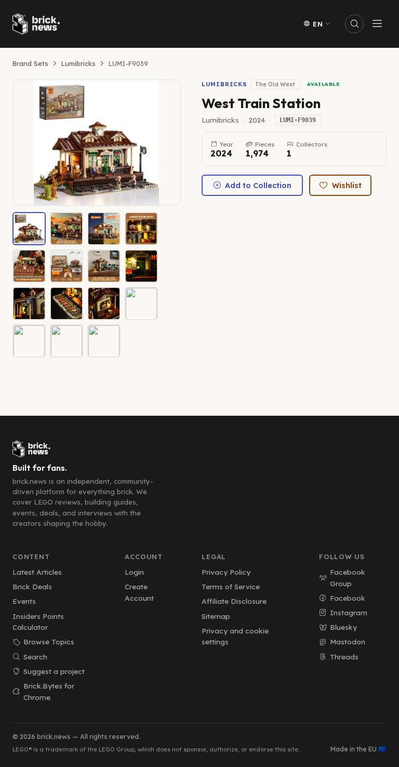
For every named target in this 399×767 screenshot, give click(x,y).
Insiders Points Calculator (38, 622)
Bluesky (343, 627)
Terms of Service (231, 586)
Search (35, 656)
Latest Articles (37, 571)
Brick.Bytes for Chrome (48, 691)
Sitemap (216, 616)
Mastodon (347, 641)
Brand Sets (30, 63)
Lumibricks (78, 63)
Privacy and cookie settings (235, 636)
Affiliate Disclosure (234, 601)
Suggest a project (54, 671)
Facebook (347, 597)
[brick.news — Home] (38, 24)
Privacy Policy (226, 571)
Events (24, 601)
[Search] (354, 24)
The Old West (275, 84)
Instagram (348, 612)
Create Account (139, 592)
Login (134, 571)
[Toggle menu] (377, 24)
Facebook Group (347, 577)
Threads (344, 656)
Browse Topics (48, 641)
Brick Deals (32, 586)
